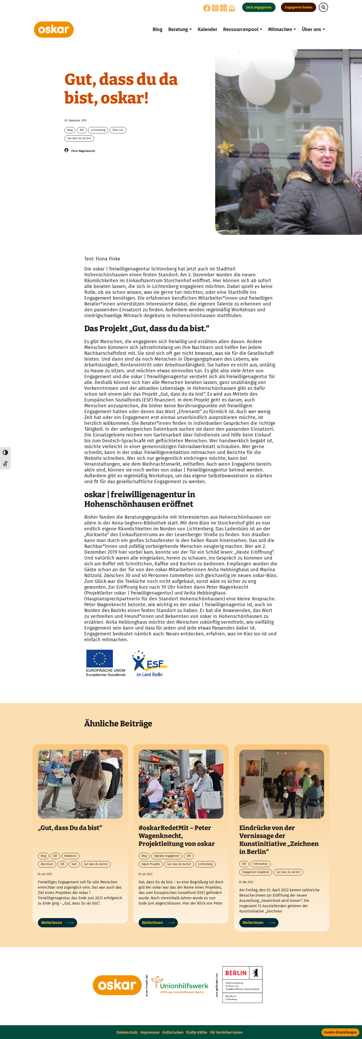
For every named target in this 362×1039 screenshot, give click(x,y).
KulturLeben (172, 1032)
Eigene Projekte (151, 864)
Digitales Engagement (167, 856)
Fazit (74, 864)
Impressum (150, 1032)
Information (260, 864)
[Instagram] (215, 9)
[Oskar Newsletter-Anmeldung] (232, 8)
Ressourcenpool (240, 29)
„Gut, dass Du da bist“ (70, 828)
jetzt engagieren (258, 7)
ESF (82, 130)
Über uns (311, 29)
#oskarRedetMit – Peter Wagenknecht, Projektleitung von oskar (177, 836)
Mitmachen (280, 29)
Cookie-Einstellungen (340, 1032)
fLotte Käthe (196, 1032)
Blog (157, 29)
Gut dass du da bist (79, 138)
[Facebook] (207, 9)
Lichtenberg (98, 130)
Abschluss (47, 864)
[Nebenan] (223, 8)
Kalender (207, 29)
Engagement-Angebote (255, 872)
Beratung (178, 29)
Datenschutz (127, 1032)
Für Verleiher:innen (226, 1032)
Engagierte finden (298, 7)
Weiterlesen (51, 922)
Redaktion (70, 856)
